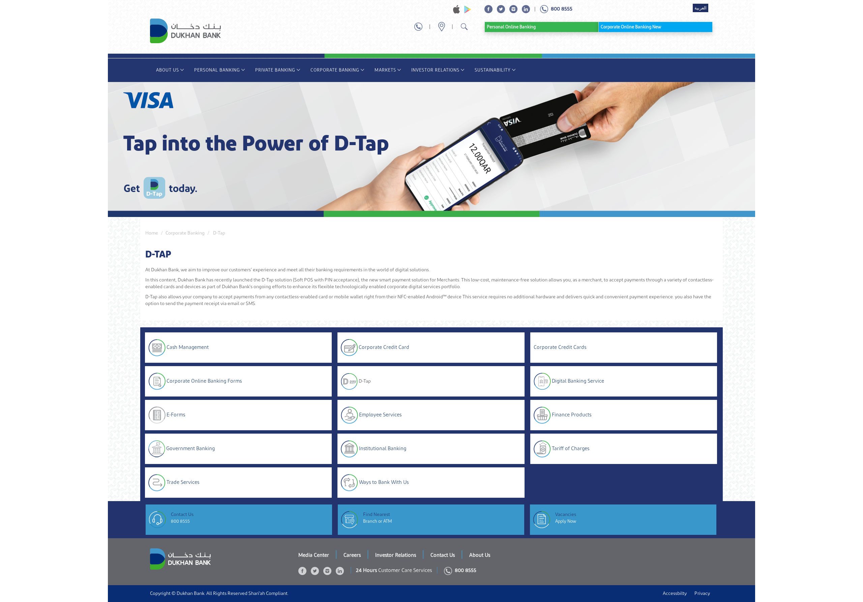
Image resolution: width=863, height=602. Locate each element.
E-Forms (176, 414)
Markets (385, 70)
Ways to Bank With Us (384, 482)
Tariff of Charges (570, 448)
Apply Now (565, 521)
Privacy (702, 593)
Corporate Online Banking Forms (204, 380)
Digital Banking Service (578, 380)
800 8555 (180, 521)
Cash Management (188, 347)
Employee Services (380, 414)
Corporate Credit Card (384, 347)
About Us (167, 70)
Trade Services (183, 482)
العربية (700, 7)
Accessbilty (675, 593)
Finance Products (571, 414)
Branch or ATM (377, 521)
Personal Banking (217, 70)
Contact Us (442, 555)
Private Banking (275, 70)
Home (151, 233)
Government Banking (190, 448)
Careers (352, 555)
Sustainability (493, 70)
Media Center (313, 555)
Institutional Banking (382, 448)
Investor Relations (435, 70)
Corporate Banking (334, 70)
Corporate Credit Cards (560, 347)
